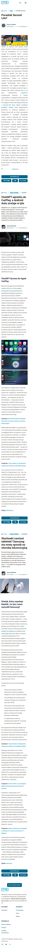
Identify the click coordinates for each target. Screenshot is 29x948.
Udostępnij (13, 176)
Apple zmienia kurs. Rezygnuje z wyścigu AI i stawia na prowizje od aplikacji (14, 831)
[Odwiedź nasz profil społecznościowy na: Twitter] (6, 944)
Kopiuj (24, 180)
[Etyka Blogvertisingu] (14, 169)
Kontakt (3, 927)
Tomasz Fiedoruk (11, 24)
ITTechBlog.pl (9, 939)
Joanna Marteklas (11, 226)
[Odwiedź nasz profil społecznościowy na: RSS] (10, 944)
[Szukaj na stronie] (25, 3)
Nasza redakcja (6, 924)
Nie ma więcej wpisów (14, 885)
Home (5, 10)
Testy (17, 913)
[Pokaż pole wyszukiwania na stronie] (20, 3)
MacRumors (10, 510)
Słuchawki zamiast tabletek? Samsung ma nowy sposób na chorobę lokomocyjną (13, 421)
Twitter (5, 180)
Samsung (9, 863)
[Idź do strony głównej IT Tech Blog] (14, 891)
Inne (11, 10)
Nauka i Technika (14, 192)
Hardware (4, 910)
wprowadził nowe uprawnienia (10, 291)
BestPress (24, 93)
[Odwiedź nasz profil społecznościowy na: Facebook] (2, 944)
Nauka (18, 916)
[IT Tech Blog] (4, 2)
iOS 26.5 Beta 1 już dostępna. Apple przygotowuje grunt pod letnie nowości (13, 786)
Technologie (19, 910)
